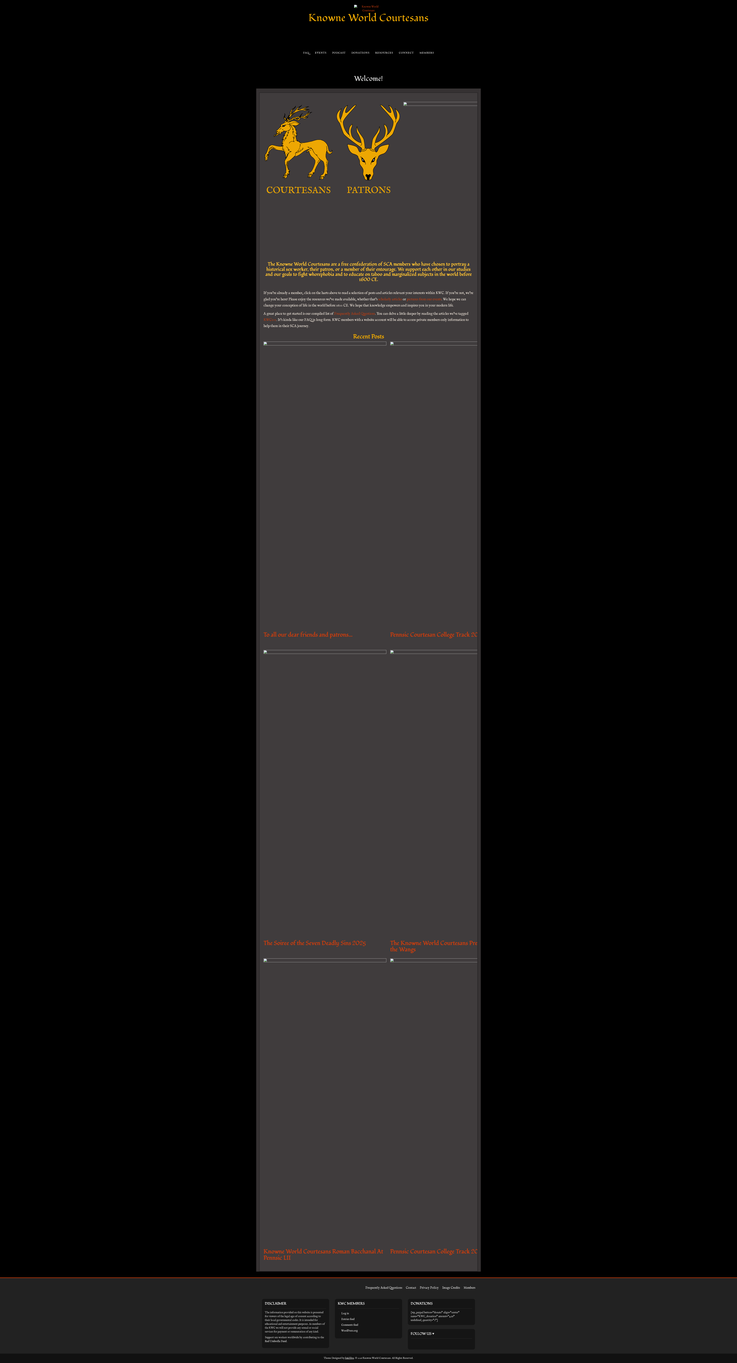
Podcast (339, 53)
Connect (406, 53)
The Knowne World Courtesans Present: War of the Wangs (449, 946)
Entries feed (347, 1319)
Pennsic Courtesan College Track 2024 (437, 1251)
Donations (360, 53)
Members (426, 53)
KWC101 (270, 320)
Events (320, 53)
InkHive (349, 1358)
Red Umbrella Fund (276, 1341)
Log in (345, 1313)
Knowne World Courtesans (368, 18)
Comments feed (349, 1325)
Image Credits (451, 1288)
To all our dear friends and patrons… (308, 635)
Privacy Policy (429, 1288)
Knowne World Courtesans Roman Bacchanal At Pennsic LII (323, 1255)
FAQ (306, 53)
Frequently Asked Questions (354, 314)
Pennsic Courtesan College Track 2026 (437, 635)
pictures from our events (424, 299)
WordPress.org (349, 1330)
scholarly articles (390, 299)
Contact (411, 1288)
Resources (384, 53)
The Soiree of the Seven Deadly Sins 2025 (315, 943)
